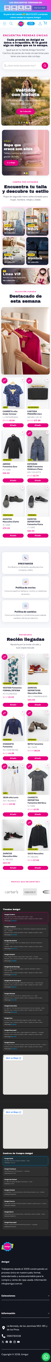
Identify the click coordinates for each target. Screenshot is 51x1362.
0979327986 (14, 1000)
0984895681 (14, 1024)
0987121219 (14, 948)
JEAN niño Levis (10, 797)
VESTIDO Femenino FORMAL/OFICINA (12, 689)
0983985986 (13, 961)
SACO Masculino (35, 853)
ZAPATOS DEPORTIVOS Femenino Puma (35, 521)
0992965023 (14, 1048)
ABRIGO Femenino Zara (10, 465)
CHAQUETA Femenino (8, 745)
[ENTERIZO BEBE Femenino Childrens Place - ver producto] (38, 446)
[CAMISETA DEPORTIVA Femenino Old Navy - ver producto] (38, 779)
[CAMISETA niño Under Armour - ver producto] (13, 393)
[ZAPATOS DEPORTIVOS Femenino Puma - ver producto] (38, 501)
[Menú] (4, 23)
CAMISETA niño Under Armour (10, 412)
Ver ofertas (39, 163)
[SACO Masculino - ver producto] (38, 835)
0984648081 (14, 920)
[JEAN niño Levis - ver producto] (13, 779)
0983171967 (13, 1036)
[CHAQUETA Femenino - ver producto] (13, 725)
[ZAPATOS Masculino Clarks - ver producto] (13, 501)
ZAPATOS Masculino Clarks (11, 520)
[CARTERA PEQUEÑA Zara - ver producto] (38, 393)
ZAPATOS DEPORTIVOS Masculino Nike (35, 690)
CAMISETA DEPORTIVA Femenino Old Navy (37, 800)
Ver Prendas (25, 112)
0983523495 (14, 1012)
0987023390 (14, 934)
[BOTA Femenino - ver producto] (38, 725)
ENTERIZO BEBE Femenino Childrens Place (35, 466)
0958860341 (14, 987)
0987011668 (14, 974)
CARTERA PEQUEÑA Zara (34, 412)
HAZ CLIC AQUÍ (39, 8)
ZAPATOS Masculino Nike (10, 854)
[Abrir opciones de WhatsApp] (46, 1357)
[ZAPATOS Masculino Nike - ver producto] (13, 835)
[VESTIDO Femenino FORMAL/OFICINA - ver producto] (13, 669)
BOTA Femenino (35, 744)
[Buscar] (11, 23)
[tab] (19, 122)
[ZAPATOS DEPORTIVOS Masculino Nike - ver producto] (38, 669)
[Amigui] (21, 23)
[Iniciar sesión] (40, 23)
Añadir (13, 425)
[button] (46, 23)
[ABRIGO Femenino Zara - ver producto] (13, 446)
